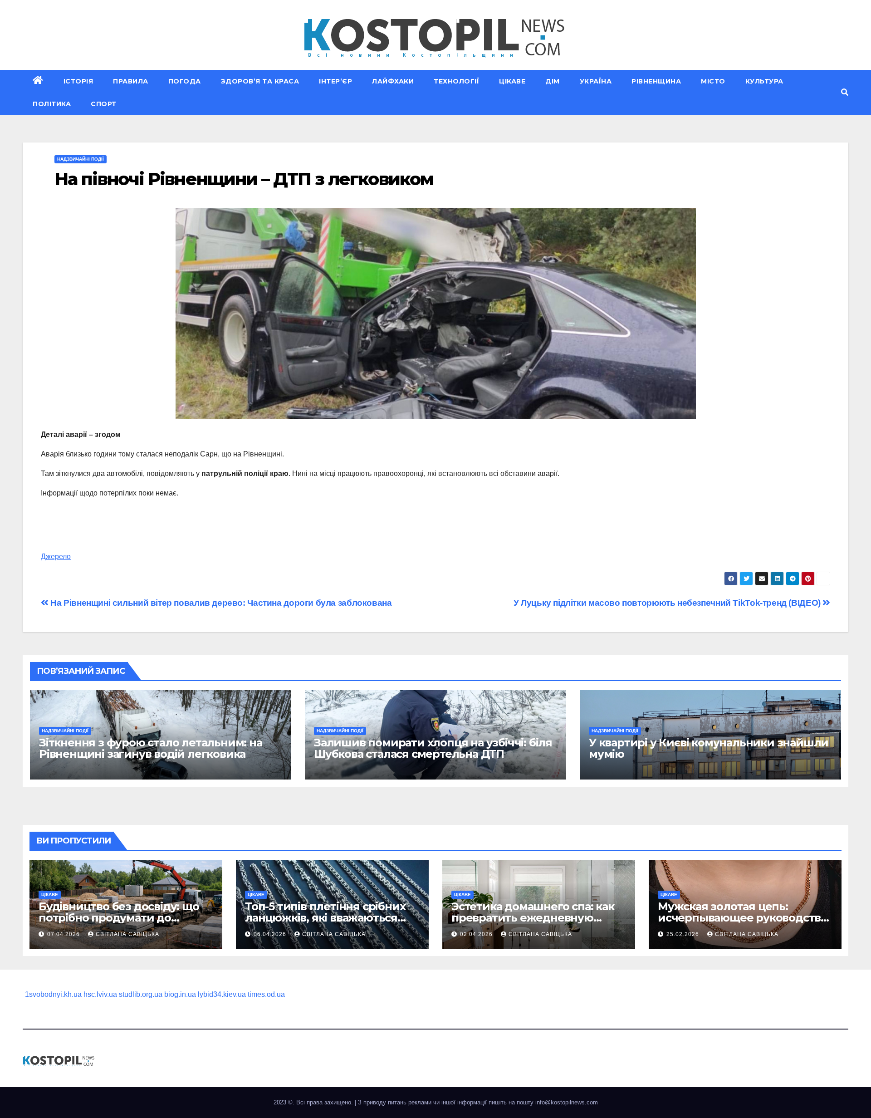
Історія (78, 81)
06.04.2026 (271, 934)
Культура (764, 81)
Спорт (104, 104)
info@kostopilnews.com (566, 1102)
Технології (456, 81)
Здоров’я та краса (260, 81)
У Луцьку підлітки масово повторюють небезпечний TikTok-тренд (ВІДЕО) (668, 603)
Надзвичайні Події (80, 159)
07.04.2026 (64, 934)
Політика (52, 104)
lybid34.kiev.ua (222, 994)
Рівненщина (656, 81)
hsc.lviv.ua (100, 994)
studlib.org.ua (140, 994)
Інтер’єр (335, 81)
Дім (552, 81)
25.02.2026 (683, 934)
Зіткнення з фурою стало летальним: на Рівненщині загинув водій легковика (150, 748)
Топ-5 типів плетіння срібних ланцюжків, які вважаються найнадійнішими (325, 918)
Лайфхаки (393, 81)
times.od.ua (266, 994)
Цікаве (512, 81)
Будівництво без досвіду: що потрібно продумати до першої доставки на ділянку (119, 918)
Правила (130, 81)
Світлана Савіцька (127, 934)
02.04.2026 (477, 934)
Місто (713, 81)
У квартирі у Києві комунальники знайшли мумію (708, 748)
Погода (184, 81)
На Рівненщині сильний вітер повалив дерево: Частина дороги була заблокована (220, 603)
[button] (844, 92)
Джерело (56, 556)
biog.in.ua (180, 994)
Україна (596, 81)
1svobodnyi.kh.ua (53, 994)
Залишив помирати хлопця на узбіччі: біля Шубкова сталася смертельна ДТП (433, 748)
